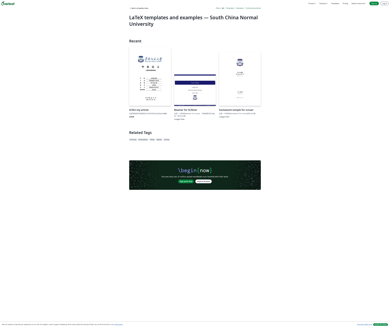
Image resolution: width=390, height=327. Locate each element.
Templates (230, 8)
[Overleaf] (7, 3)
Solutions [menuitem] (323, 3)
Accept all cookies (380, 324)
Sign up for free (186, 181)
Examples (240, 8)
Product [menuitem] (312, 3)
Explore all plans (203, 181)
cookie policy (118, 324)
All (223, 8)
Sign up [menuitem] (374, 3)
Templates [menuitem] (335, 3)
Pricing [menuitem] (345, 3)
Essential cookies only (364, 324)
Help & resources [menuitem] (358, 3)
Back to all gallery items (139, 8)
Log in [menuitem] (384, 3)
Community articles (253, 8)
